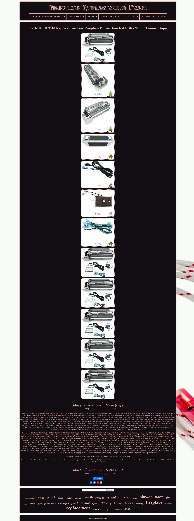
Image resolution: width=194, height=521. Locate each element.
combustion (30, 498)
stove (129, 502)
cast (25, 504)
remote (32, 503)
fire (168, 497)
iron (103, 510)
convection (168, 504)
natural (78, 498)
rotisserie (118, 509)
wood (103, 503)
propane (99, 497)
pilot (127, 508)
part (74, 502)
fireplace (154, 502)
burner (120, 504)
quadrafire (63, 503)
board (60, 497)
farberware (50, 503)
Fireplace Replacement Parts (98, 518)
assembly (113, 497)
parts (159, 497)
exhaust (96, 509)
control (85, 503)
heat (135, 498)
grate (40, 504)
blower (145, 496)
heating (139, 504)
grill (112, 503)
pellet (51, 497)
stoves (41, 497)
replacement (78, 507)
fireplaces (109, 510)
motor (126, 497)
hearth (88, 497)
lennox (69, 498)
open (94, 503)
